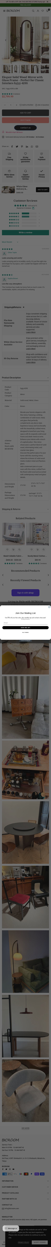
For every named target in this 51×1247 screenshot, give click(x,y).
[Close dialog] (49, 607)
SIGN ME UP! (25, 627)
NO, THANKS (25, 632)
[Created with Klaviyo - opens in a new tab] (25, 641)
